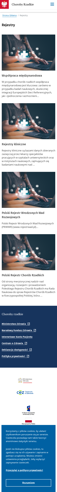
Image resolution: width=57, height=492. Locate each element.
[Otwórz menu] (52, 4)
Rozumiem (28, 483)
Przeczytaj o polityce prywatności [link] (24, 470)
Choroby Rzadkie (23, 5)
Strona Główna (9, 15)
